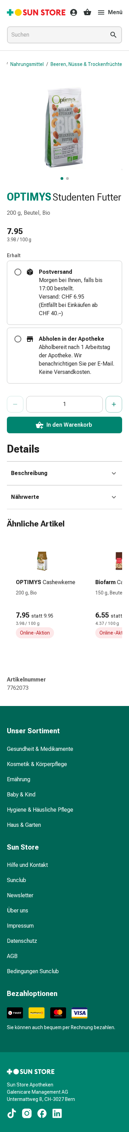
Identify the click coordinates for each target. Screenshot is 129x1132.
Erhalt (14, 255)
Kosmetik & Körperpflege (37, 764)
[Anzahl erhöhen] (114, 404)
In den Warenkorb (69, 425)
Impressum (20, 925)
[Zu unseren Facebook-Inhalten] (42, 1113)
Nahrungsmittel (27, 64)
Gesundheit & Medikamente (40, 749)
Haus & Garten (24, 825)
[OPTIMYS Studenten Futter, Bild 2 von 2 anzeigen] (67, 178)
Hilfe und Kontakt (27, 865)
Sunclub (16, 880)
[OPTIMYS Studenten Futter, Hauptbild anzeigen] (62, 178)
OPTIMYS (29, 197)
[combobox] (55, 35)
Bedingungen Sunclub (33, 971)
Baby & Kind (21, 794)
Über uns (17, 910)
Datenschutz (22, 941)
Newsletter (20, 895)
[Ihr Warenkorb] (87, 12)
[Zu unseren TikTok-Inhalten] (12, 1113)
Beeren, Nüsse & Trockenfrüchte (86, 64)
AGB (12, 956)
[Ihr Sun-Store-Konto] (71, 12)
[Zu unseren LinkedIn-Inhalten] (57, 1113)
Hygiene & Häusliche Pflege (40, 809)
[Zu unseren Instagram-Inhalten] (27, 1113)
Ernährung (18, 779)
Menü (115, 12)
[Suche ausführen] (113, 35)
